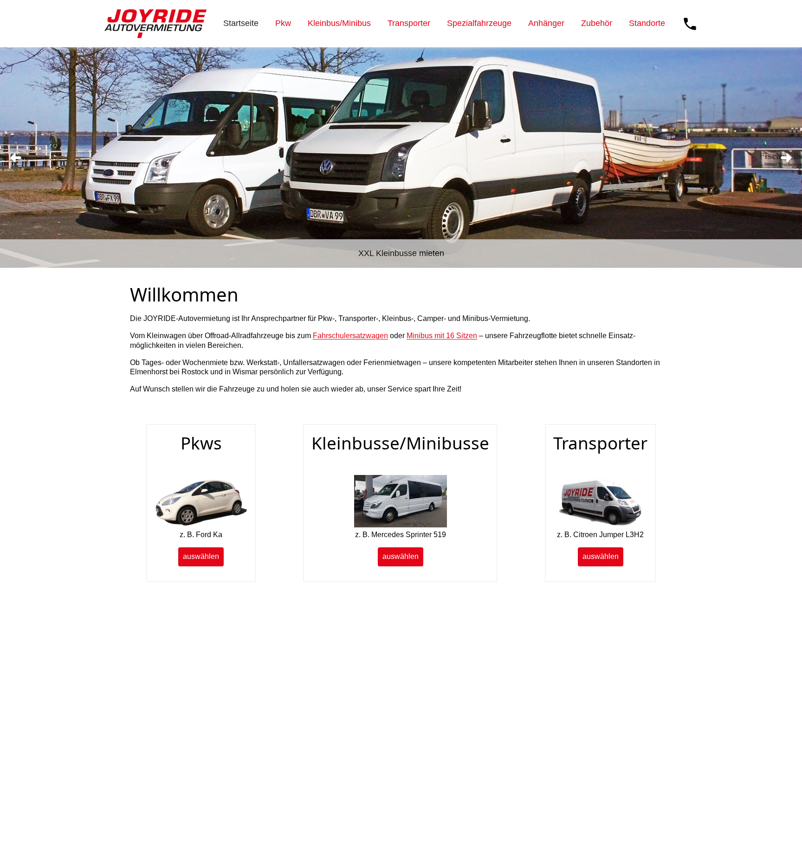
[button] (16, 158)
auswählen (201, 556)
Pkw (283, 23)
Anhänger (546, 23)
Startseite (241, 23)
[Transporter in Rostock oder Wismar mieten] (600, 525)
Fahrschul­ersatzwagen (350, 336)
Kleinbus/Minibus (339, 23)
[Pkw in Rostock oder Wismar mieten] (201, 525)
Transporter (409, 23)
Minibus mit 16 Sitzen (442, 336)
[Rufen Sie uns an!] (690, 24)
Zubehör (596, 23)
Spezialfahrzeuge (479, 23)
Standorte (647, 23)
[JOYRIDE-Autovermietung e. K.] (155, 23)
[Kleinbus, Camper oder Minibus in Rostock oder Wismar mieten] (400, 525)
